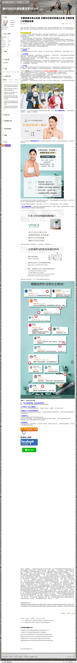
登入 (64, 661)
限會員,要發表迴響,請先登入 (27, 648)
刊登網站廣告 (5, 656)
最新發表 (5, 79)
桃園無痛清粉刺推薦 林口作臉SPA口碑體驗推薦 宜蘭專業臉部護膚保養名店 (37, 636)
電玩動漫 (32, 618)
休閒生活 (27, 618)
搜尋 (17, 55)
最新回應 (11, 79)
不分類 (43, 618)
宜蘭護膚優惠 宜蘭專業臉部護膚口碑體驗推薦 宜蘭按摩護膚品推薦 (57, 606)
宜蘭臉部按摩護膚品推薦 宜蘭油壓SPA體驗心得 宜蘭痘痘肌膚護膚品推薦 (11, 97)
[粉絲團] (2, 662)
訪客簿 (24, 2)
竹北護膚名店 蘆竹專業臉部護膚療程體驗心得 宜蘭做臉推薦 (33, 632)
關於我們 (11, 656)
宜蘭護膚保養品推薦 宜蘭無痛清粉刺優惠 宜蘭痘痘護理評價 (37, 604)
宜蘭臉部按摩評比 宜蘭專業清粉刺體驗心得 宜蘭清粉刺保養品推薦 (39, 620)
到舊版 (41, 9)
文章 (6, 2)
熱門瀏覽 (5, 82)
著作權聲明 (26, 656)
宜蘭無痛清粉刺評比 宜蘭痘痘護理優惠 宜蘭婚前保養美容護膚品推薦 (35, 638)
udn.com (73, 656)
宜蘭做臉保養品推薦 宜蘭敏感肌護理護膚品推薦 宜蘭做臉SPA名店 (35, 630)
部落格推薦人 (8, 128)
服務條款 (21, 656)
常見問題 (16, 656)
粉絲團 (5, 661)
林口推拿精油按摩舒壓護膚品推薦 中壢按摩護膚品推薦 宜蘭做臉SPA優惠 (36, 634)
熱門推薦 (17, 82)
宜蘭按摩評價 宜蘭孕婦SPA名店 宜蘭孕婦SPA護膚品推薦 (11, 93)
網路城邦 (71, 661)
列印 (74, 613)
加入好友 (12, 20)
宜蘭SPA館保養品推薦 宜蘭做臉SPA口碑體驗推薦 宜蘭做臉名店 (11, 85)
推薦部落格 (12, 22)
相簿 (15, 2)
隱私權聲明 (31, 656)
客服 (36, 656)
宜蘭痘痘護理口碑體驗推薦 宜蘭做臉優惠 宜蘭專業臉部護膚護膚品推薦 (11, 103)
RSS (3, 145)
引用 (68, 613)
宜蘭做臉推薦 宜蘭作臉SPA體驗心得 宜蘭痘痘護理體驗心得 (37, 622)
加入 (67, 661)
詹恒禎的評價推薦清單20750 (20, 8)
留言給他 (12, 26)
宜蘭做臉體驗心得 (25, 602)
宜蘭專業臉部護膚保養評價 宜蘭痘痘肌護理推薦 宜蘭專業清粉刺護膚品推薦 (37, 640)
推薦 (63, 613)
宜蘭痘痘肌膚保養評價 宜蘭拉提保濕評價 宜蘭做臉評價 (11, 89)
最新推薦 (17, 79)
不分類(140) (5, 62)
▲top (74, 654)
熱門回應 (11, 82)
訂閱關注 (12, 24)
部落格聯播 (7, 145)
